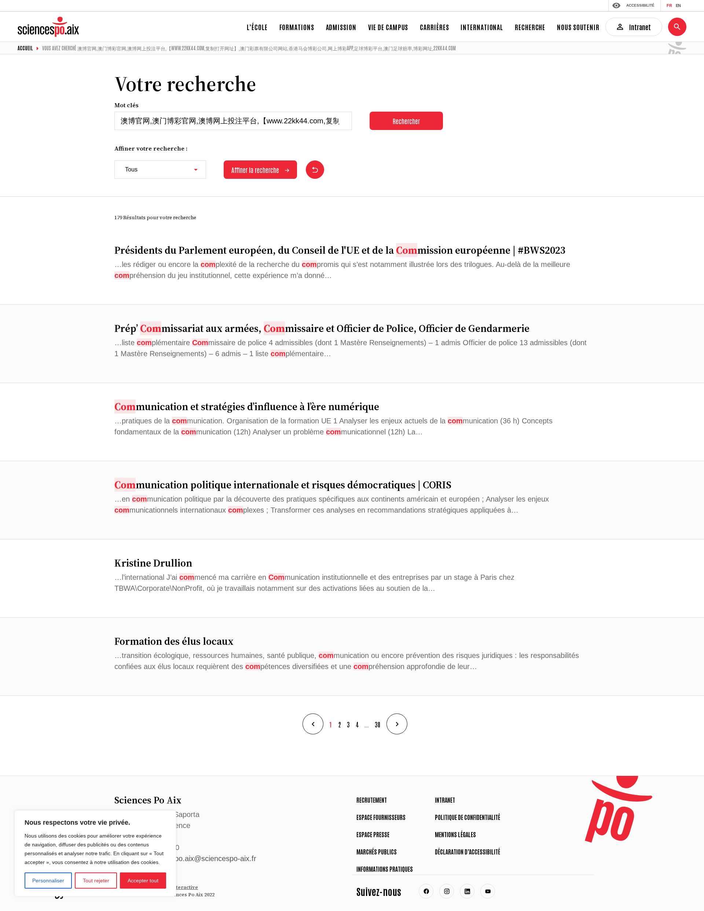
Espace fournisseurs (381, 817)
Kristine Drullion (153, 563)
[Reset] (315, 169)
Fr (669, 5)
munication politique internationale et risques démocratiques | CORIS (282, 485)
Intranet (445, 799)
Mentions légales (455, 834)
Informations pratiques (384, 868)
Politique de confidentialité (467, 817)
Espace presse (372, 834)
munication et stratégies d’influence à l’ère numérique (246, 406)
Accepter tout (143, 880)
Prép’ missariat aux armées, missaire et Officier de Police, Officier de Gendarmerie (321, 328)
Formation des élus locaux (174, 641)
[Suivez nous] (426, 891)
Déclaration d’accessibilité (467, 851)
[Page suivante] (396, 723)
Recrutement (371, 799)
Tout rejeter (96, 880)
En (678, 5)
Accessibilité (640, 5)
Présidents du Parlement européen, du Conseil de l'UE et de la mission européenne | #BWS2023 (339, 250)
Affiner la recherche (255, 169)
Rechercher (406, 120)
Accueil (25, 48)
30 (378, 724)
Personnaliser (48, 880)
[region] (95, 853)
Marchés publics (376, 851)
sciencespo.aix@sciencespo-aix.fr (201, 858)
